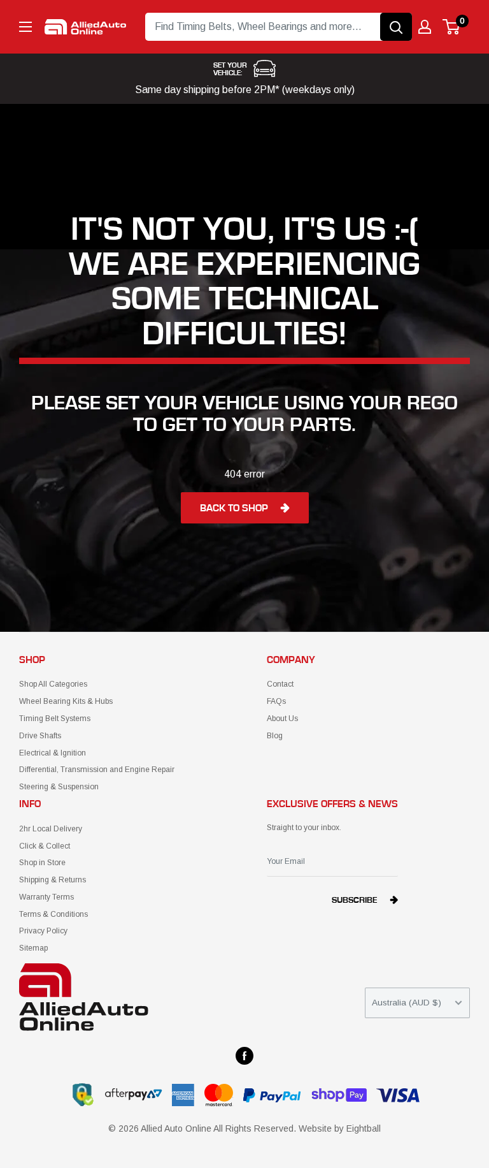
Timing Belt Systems (54, 718)
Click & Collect (44, 846)
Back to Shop (234, 508)
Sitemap (33, 948)
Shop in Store (42, 862)
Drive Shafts (40, 735)
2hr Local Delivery (50, 828)
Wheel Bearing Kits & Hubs (66, 701)
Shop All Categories (53, 684)
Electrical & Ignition (52, 752)
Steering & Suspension (59, 786)
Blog (275, 735)
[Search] (396, 27)
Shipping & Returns (52, 879)
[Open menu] (25, 27)
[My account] (424, 27)
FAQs (276, 701)
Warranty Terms (46, 897)
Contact (280, 684)
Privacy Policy (43, 930)
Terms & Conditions (53, 914)
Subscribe (355, 900)
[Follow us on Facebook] (244, 1056)
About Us (282, 718)
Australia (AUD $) (406, 1002)
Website (315, 1128)
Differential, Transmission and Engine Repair (96, 769)
